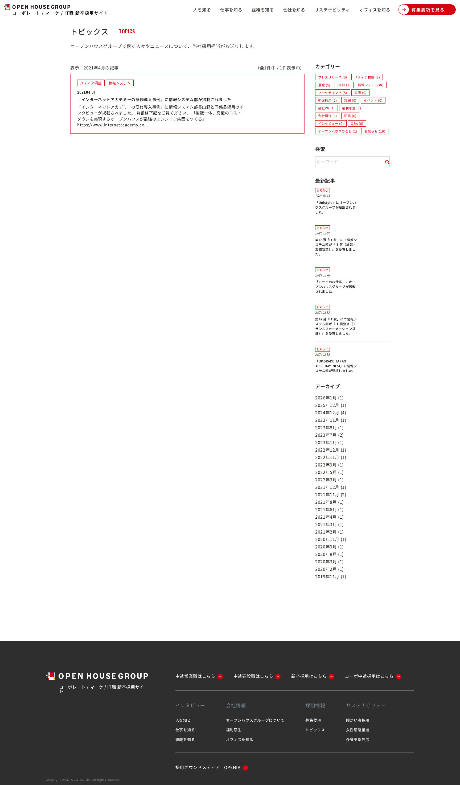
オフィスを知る (374, 9)
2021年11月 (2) (330, 494)
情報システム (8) (370, 84)
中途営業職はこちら (195, 676)
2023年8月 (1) (329, 427)
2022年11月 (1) (330, 457)
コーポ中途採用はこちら (369, 676)
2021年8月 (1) (329, 502)
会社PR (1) (326, 108)
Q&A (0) (357, 123)
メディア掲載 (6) (367, 77)
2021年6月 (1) (329, 509)
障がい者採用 (357, 720)
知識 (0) (360, 92)
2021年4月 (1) (329, 517)
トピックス (315, 729)
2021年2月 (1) (329, 531)
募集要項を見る (428, 9)
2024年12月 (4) (330, 412)
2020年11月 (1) (330, 539)
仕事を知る (231, 9)
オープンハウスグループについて (255, 720)
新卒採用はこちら (309, 676)
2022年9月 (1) (329, 464)
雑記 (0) (350, 100)
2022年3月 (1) (329, 479)
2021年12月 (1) (330, 487)
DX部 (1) (344, 84)
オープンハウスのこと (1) (337, 131)
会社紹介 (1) (327, 115)
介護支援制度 (357, 739)
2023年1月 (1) (329, 442)
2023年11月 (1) (330, 420)
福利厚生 (234, 729)
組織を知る (263, 9)
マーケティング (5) (332, 92)
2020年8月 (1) (329, 554)
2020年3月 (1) (329, 561)
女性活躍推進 (357, 729)
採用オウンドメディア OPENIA (208, 767)
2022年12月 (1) (330, 450)
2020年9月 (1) (329, 546)
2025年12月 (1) (330, 405)
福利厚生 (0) (351, 108)
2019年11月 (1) (330, 576)
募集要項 (313, 720)
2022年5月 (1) (329, 472)
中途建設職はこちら (253, 676)
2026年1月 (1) (329, 397)
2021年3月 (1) (329, 524)
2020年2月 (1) (329, 569)
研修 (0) (350, 115)
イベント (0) (373, 100)
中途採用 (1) (327, 100)
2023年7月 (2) (329, 435)
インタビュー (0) (331, 123)
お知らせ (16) (374, 131)
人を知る (202, 9)
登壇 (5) (324, 84)
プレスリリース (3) (332, 77)
